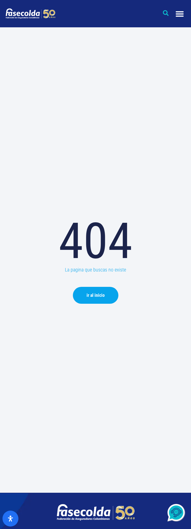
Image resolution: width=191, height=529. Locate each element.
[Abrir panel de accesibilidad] (10, 519)
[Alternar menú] (179, 13)
